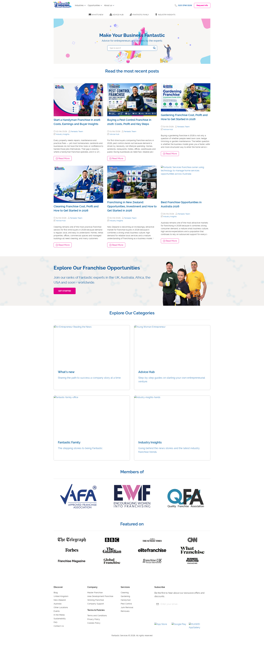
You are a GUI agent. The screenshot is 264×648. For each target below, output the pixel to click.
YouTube (165, 615)
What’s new (97, 15)
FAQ (55, 622)
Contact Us (59, 626)
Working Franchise (95, 600)
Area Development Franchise (100, 596)
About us (108, 5)
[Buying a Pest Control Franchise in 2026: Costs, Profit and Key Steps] (132, 99)
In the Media (59, 615)
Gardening (125, 596)
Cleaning (125, 592)
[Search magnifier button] (154, 48)
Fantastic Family (141, 15)
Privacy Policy (93, 619)
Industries (79, 5)
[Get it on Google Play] (179, 626)
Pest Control (126, 604)
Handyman (126, 600)
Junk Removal (127, 607)
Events (57, 611)
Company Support (95, 604)
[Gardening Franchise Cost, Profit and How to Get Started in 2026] (185, 97)
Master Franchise (95, 592)
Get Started (64, 291)
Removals (125, 611)
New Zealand (60, 600)
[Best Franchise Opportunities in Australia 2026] (185, 182)
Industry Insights (166, 15)
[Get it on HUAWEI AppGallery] (196, 626)
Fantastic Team (77, 131)
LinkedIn (180, 615)
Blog (56, 592)
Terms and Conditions (97, 615)
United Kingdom (61, 596)
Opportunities (94, 5)
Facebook (157, 615)
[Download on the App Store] (162, 626)
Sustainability (60, 618)
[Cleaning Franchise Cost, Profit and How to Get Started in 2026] (78, 184)
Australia (57, 604)
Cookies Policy (93, 623)
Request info (202, 5)
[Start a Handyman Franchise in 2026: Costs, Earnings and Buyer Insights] (78, 99)
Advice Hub (118, 15)
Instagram (173, 615)
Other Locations (61, 607)
